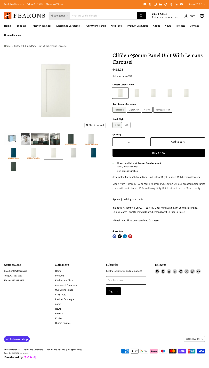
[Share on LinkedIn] (125, 236)
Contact (194, 26)
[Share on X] (120, 236)
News (168, 26)
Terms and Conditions (33, 349)
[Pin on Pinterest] (130, 236)
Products (21, 26)
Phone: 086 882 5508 (54, 4)
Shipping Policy (75, 349)
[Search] (141, 15)
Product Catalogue (137, 26)
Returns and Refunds (56, 349)
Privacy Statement (12, 349)
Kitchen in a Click (41, 26)
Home (7, 26)
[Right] (118, 128)
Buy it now (158, 153)
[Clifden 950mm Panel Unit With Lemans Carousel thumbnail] (12, 139)
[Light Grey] (134, 113)
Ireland (195, 4)
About (156, 26)
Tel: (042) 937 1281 (35, 4)
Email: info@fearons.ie (14, 4)
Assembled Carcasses (68, 26)
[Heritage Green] (163, 113)
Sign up (113, 291)
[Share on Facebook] (114, 236)
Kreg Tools (116, 26)
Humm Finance (12, 35)
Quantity (117, 134)
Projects (180, 26)
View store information (127, 171)
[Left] (127, 128)
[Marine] (147, 113)
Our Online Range (96, 26)
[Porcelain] (120, 113)
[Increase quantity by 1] (141, 141)
